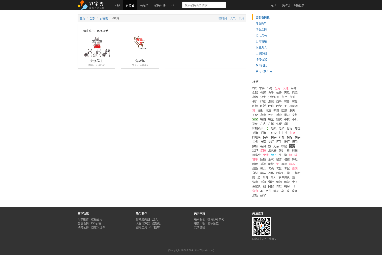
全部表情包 (263, 17)
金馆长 (256, 186)
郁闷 (279, 182)
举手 (262, 88)
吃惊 (255, 106)
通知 (263, 182)
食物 (255, 191)
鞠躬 (287, 186)
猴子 (255, 159)
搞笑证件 (160, 5)
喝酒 (268, 110)
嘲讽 (276, 110)
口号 (279, 101)
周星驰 (293, 106)
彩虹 (287, 124)
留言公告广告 (264, 71)
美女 (263, 168)
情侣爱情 (261, 29)
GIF (174, 5)
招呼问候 (261, 65)
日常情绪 (261, 41)
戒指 (255, 133)
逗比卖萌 (261, 35)
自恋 (295, 168)
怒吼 (274, 128)
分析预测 (273, 97)
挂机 (255, 141)
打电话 (256, 137)
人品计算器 (143, 223)
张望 (279, 124)
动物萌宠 (261, 59)
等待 (284, 164)
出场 (255, 97)
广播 (271, 124)
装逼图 (144, 5)
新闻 (263, 146)
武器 (263, 150)
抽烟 (266, 137)
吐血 (271, 106)
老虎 (271, 168)
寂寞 (279, 119)
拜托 (282, 137)
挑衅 (271, 141)
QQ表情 (96, 223)
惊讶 (289, 128)
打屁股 (272, 133)
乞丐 (278, 88)
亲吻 (293, 88)
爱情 (266, 155)
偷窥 (263, 92)
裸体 (271, 173)
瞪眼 (255, 164)
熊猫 (295, 150)
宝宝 (255, 119)
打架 (292, 133)
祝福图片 (96, 219)
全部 (117, 5)
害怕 (263, 119)
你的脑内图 (143, 219)
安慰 (295, 115)
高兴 (268, 191)
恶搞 (282, 128)
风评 (241, 18)
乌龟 (270, 88)
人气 (233, 18)
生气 (271, 159)
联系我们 (199, 219)
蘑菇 (263, 173)
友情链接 (199, 227)
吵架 (279, 106)
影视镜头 (257, 128)
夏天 (292, 110)
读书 (289, 173)
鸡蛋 (294, 191)
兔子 (271, 92)
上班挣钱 (261, 53)
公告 (279, 92)
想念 (297, 128)
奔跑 (263, 115)
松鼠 (284, 146)
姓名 (271, 115)
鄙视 (287, 182)
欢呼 (292, 146)
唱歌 (260, 110)
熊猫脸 (256, 155)
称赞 (271, 164)
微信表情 (83, 223)
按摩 (263, 141)
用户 (273, 5)
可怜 (287, 101)
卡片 (255, 101)
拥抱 (289, 137)
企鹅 (255, 92)
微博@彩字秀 (216, 219)
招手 (274, 137)
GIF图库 (154, 227)
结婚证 (156, 223)
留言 (279, 159)
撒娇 (255, 146)
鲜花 (276, 191)
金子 (295, 182)
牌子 (274, 155)
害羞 (271, 119)
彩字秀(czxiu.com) (204, 250)
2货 (254, 88)
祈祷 (263, 164)
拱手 (297, 137)
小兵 (295, 119)
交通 (285, 88)
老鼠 (279, 168)
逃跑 (255, 182)
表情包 (130, 5)
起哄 (297, 173)
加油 (292, 97)
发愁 (271, 101)
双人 (155, 219)
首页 (82, 18)
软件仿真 (284, 177)
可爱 (295, 101)
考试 (287, 168)
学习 (287, 115)
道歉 (271, 182)
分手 (263, 97)
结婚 (255, 168)
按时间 (222, 18)
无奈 (276, 146)
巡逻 (255, 124)
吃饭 (263, 106)
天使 (255, 115)
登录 (293, 5)
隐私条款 (213, 223)
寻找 (287, 119)
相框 (287, 159)
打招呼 (283, 133)
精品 (292, 164)
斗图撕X (261, 23)
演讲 (282, 150)
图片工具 (141, 227)
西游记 (280, 173)
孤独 (279, 115)
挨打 (287, 141)
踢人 (273, 177)
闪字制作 (83, 219)
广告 (263, 124)
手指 (263, 133)
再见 (287, 92)
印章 (263, 101)
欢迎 (255, 150)
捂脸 (295, 141)
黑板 (255, 195)
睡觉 (295, 159)
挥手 (279, 141)
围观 (284, 110)
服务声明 (199, 223)
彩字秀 (93, 5)
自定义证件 (98, 227)
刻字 (284, 97)
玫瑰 (263, 159)
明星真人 (261, 47)
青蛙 (279, 186)
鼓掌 (263, 195)
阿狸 (271, 186)
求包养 (272, 150)
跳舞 (265, 177)
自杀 (255, 173)
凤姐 (295, 92)
